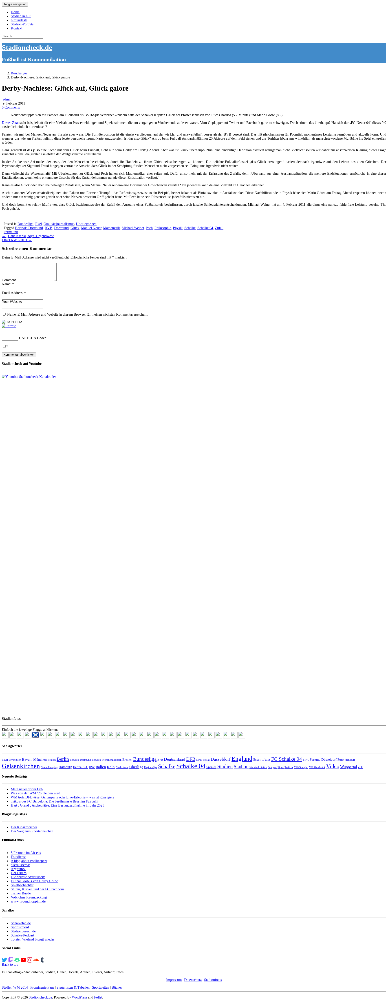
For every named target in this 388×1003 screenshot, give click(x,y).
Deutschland (174, 759)
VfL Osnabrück (317, 767)
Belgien (52, 759)
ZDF (360, 767)
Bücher (117, 987)
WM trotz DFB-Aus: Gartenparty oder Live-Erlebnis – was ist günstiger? (62, 797)
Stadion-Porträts (22, 24)
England (241, 758)
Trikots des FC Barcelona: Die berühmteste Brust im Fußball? (54, 801)
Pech (149, 228)
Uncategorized (86, 224)
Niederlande (122, 767)
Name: (8, 284)
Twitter (288, 767)
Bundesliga (19, 73)
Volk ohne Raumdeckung (29, 897)
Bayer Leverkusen (11, 759)
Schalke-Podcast (22, 935)
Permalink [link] (11, 232)
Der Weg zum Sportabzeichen (32, 831)
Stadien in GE (21, 16)
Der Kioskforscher (24, 827)
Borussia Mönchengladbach (106, 759)
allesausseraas (20, 865)
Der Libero (18, 873)
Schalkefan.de (21, 923)
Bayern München (34, 759)
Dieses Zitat (10, 123)
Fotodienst (18, 857)
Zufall (219, 228)
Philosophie (162, 228)
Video (332, 766)
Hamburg (65, 767)
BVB (48, 228)
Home (15, 12)
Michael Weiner (133, 228)
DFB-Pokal (203, 759)
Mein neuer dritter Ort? (27, 789)
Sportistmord (20, 927)
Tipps (281, 767)
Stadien (225, 766)
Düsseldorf (221, 759)
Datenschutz (193, 980)
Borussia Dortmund (29, 228)
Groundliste (19, 20)
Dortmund (61, 228)
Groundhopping (49, 767)
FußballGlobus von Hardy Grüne (34, 881)
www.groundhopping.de (28, 901)
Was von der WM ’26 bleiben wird (35, 793)
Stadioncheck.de (27, 47)
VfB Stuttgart (301, 767)
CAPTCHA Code (32, 338)
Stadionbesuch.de (23, 931)
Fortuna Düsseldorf (323, 759)
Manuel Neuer (91, 228)
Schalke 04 (205, 228)
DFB (190, 759)
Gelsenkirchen (21, 765)
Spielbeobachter (22, 885)
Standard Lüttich (258, 767)
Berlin (63, 759)
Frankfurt (350, 759)
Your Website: (12, 301)
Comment (9, 280)
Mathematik (111, 228)
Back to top (10, 964)
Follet (98, 997)
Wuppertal (348, 767)
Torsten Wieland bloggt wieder (32, 939)
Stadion (241, 766)
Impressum (174, 980)
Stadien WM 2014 (15, 987)
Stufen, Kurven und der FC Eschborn (37, 889)
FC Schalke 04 (286, 759)
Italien (101, 767)
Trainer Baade (21, 893)
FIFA (306, 759)
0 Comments (11, 107)
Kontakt (16, 28)
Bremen (127, 759)
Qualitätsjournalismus (59, 224)
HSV (92, 767)
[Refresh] (9, 326)
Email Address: (14, 293)
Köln (111, 767)
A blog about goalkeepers (29, 861)
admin (6, 99)
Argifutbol (18, 869)
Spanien (211, 767)
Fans (266, 759)
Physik (178, 228)
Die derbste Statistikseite (28, 877)
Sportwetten (100, 987)
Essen (257, 759)
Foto (340, 759)
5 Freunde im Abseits (26, 853)
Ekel (38, 224)
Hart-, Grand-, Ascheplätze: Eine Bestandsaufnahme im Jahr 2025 (57, 805)
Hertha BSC (80, 767)
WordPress (79, 997)
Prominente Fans (42, 987)
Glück (75, 228)
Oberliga (136, 767)
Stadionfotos (213, 980)
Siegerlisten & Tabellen (73, 987)
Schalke (190, 228)
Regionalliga (150, 767)
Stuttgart (272, 767)
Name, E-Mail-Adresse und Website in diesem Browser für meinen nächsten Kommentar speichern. (77, 314)
